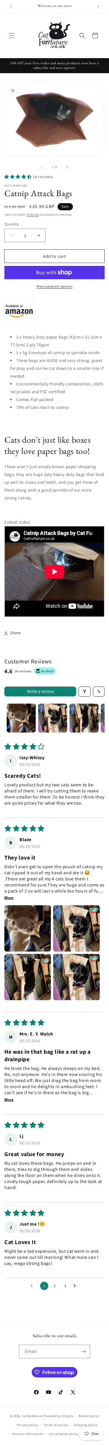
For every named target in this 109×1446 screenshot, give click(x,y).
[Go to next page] (76, 1286)
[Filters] (84, 692)
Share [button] (15, 632)
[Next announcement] (98, 6)
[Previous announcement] (10, 6)
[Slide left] (41, 167)
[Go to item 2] (52, 718)
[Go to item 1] (21, 718)
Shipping (32, 214)
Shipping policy (86, 1425)
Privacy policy (27, 1425)
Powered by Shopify (58, 1416)
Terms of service (56, 1425)
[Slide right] (67, 167)
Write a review (40, 691)
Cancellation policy (63, 1434)
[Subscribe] (83, 1351)
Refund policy (88, 1416)
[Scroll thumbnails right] (97, 718)
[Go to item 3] (84, 718)
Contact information (27, 1434)
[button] (11, 35)
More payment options (54, 286)
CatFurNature (32, 1416)
